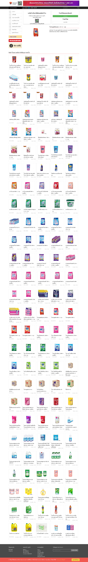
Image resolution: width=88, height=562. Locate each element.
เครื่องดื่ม (39, 551)
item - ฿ (13, 36)
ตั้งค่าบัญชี (11, 549)
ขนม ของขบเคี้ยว (40, 552)
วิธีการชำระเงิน (26, 552)
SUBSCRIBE (74, 550)
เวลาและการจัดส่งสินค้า (27, 553)
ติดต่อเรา (24, 549)
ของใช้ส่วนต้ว (40, 555)
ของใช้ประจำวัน (40, 553)
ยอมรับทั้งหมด (76, 559)
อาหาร (38, 549)
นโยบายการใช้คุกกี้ (61, 559)
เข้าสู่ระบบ (65, 16)
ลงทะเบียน (65, 22)
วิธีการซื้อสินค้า (26, 551)
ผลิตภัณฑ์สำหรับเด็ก (41, 556)
